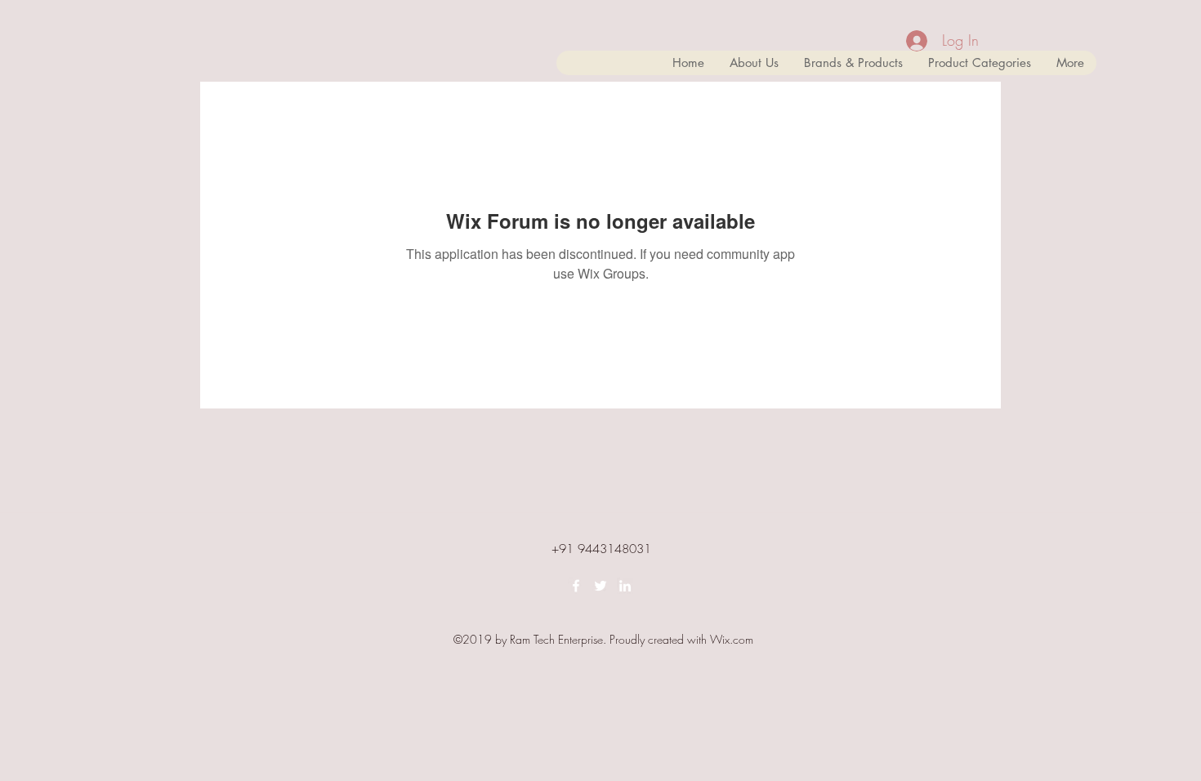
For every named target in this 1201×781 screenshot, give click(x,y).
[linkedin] (625, 586)
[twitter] (600, 586)
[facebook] (576, 586)
